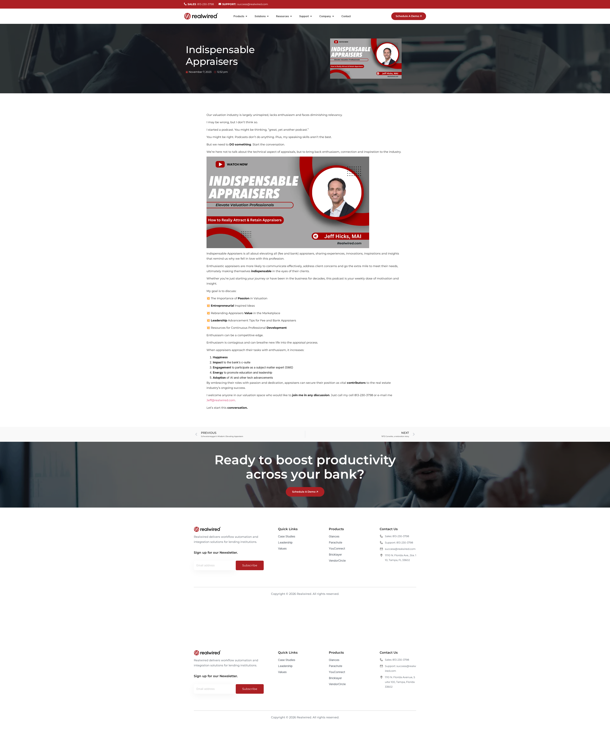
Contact (346, 16)
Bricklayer (335, 554)
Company (325, 16)
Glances (334, 536)
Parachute (335, 542)
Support (304, 16)
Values (282, 548)
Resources (282, 16)
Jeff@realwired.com (221, 400)
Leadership (285, 542)
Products (239, 16)
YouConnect (337, 548)
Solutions (260, 16)
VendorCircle (337, 560)
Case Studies (286, 536)
